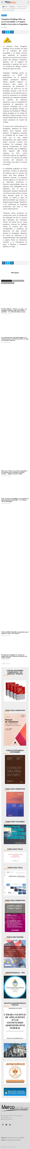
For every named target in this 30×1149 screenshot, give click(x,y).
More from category (8, 283)
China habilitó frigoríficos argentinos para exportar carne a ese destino (15, 632)
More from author (18, 280)
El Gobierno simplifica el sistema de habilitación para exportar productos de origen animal (14, 656)
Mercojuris (4, 27)
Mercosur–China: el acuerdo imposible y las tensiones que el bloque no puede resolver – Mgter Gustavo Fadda (14, 472)
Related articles (6, 280)
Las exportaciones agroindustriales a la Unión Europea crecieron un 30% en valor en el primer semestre (15, 339)
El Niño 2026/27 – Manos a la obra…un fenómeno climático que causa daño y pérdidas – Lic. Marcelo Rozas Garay (14, 310)
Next (8, 663)
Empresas (4, 15)
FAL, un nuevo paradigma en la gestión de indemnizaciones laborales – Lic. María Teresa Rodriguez (15, 500)
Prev (4, 663)
